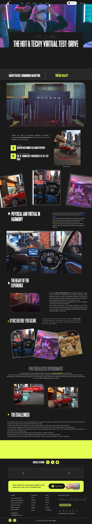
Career (40, 3)
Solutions (34, 3)
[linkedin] (63, 511)
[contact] (57, 486)
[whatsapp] (73, 511)
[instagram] (60, 511)
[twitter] (67, 511)
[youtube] (77, 511)
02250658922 (14, 513)
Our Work (28, 3)
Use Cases (47, 3)
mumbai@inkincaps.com (16, 515)
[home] (11, 3)
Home (22, 3)
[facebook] (70, 511)
